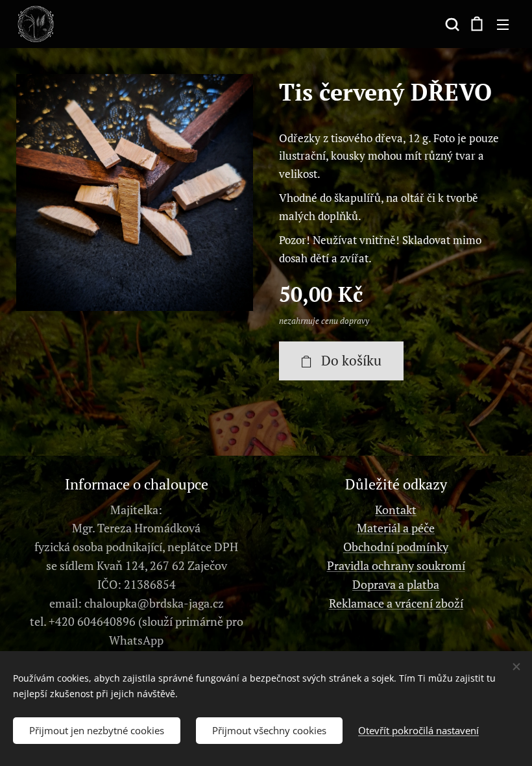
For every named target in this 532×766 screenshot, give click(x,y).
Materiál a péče (396, 528)
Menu (503, 24)
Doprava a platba (395, 584)
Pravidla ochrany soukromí (396, 565)
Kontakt (396, 509)
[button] (451, 24)
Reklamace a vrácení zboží (396, 603)
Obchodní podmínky (395, 546)
